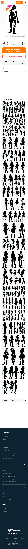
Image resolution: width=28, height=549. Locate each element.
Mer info (6, 71)
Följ (23, 44)
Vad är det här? (17, 68)
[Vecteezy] (2, 2)
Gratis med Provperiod (14, 50)
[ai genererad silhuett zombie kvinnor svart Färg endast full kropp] (7, 107)
